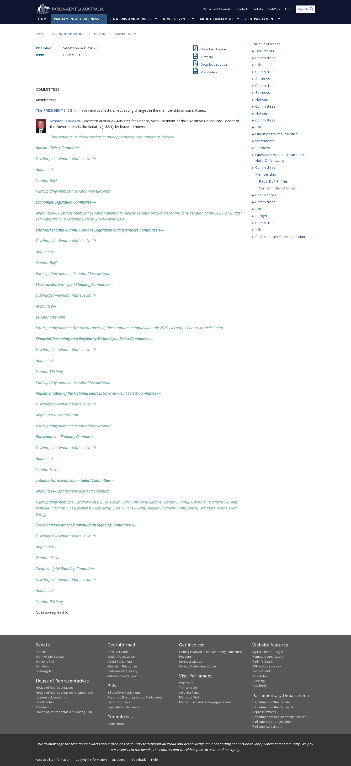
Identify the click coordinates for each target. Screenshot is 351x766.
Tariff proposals (118, 702)
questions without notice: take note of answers (281, 157)
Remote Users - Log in (268, 656)
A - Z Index (259, 676)
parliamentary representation (280, 236)
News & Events (176, 19)
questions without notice (276, 133)
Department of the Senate (271, 702)
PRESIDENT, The (273, 181)
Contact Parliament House (197, 666)
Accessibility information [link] (53, 759)
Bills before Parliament (123, 692)
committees (265, 57)
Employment (261, 671)
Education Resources (122, 666)
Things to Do (188, 687)
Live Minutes (45, 702)
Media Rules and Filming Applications (205, 702)
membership (265, 174)
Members (43, 707)
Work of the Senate (50, 656)
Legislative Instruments (123, 707)
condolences (265, 195)
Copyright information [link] (91, 759)
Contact (241, 9)
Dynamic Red (45, 661)
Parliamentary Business (76, 19)
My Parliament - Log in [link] (267, 652)
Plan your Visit (189, 697)
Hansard (99, 34)
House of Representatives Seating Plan (64, 712)
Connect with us (190, 661)
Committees (116, 723)
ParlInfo (257, 9)
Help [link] (154, 759)
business (262, 78)
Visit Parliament (260, 19)
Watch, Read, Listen (121, 656)
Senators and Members (131, 19)
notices (261, 99)
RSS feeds (259, 685)
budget (261, 215)
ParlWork (274, 9)
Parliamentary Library (122, 671)
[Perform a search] (311, 9)
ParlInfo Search (263, 661)
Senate (41, 652)
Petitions (185, 656)
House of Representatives (55, 687)
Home (43, 19)
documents (264, 50)
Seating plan (44, 671)
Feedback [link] (139, 759)
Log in (289, 9)
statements (265, 140)
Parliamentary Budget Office (272, 721)
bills (258, 64)
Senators (42, 666)
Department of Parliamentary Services (279, 717)
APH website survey (266, 666)
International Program (122, 676)
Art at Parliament (190, 692)
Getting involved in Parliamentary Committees (211, 652)
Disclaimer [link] (119, 759)
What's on (186, 683)
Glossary (258, 681)
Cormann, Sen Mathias (277, 188)
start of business (266, 44)
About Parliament (217, 19)
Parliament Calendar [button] (217, 9)
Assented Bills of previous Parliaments (135, 697)
